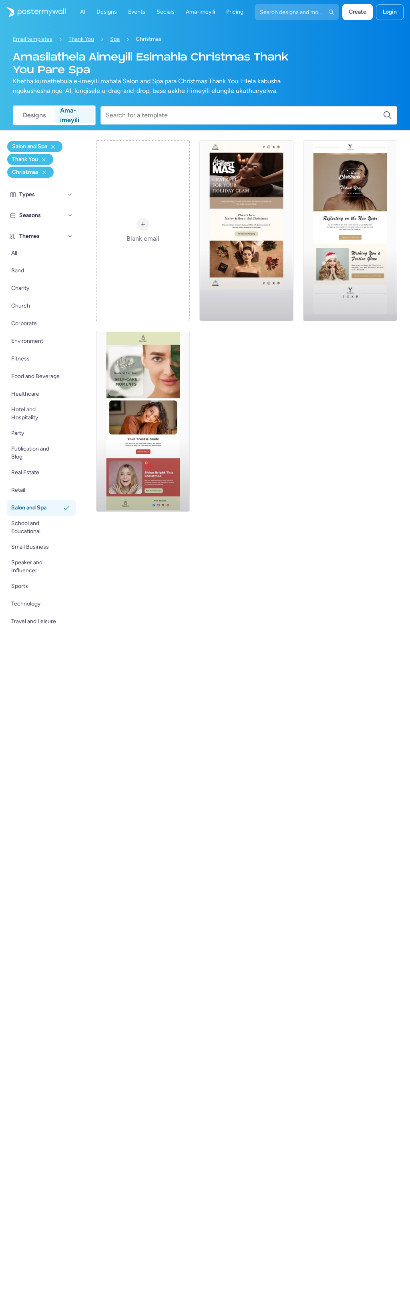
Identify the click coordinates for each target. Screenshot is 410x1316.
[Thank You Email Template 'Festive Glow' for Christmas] (350, 230)
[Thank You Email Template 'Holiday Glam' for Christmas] (246, 230)
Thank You (81, 39)
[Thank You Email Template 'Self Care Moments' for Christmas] (143, 421)
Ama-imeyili (69, 115)
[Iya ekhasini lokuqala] (33, 12)
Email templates (32, 39)
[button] (70, 194)
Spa (115, 39)
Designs (34, 115)
